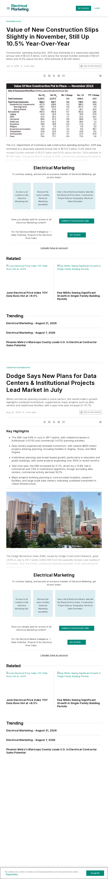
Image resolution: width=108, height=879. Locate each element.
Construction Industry (18, 368)
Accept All (95, 873)
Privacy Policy (12, 874)
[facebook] (44, 75)
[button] (8, 8)
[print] (100, 75)
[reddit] (58, 75)
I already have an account (54, 248)
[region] (54, 873)
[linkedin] (49, 75)
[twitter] (54, 75)
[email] (63, 75)
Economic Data (13, 21)
